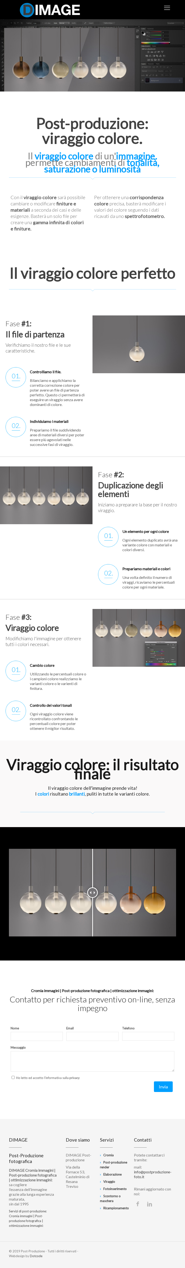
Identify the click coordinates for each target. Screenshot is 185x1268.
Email (70, 1028)
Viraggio (109, 1181)
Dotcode (36, 1256)
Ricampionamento (116, 1208)
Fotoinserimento (115, 1189)
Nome (15, 1028)
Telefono (128, 1028)
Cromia (108, 1155)
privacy (74, 1078)
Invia (163, 1086)
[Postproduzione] (50, 9)
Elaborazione (112, 1174)
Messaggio (18, 1047)
